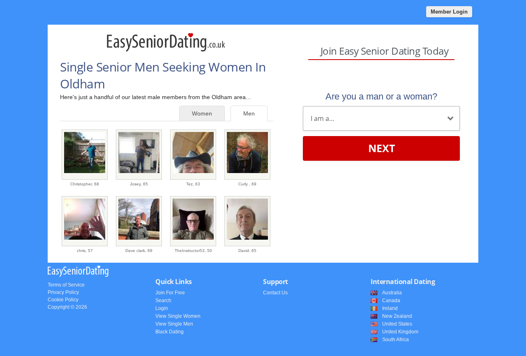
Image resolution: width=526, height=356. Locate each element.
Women (202, 113)
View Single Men (174, 324)
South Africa (395, 339)
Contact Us (275, 293)
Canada (391, 300)
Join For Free (170, 293)
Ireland (390, 308)
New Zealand (397, 316)
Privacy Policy (63, 292)
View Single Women (178, 316)
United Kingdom (400, 332)
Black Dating (169, 332)
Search (163, 300)
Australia (392, 293)
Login (161, 308)
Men (249, 113)
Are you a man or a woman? (381, 96)
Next (381, 148)
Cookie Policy (63, 300)
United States (397, 324)
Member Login (449, 12)
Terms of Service (66, 285)
